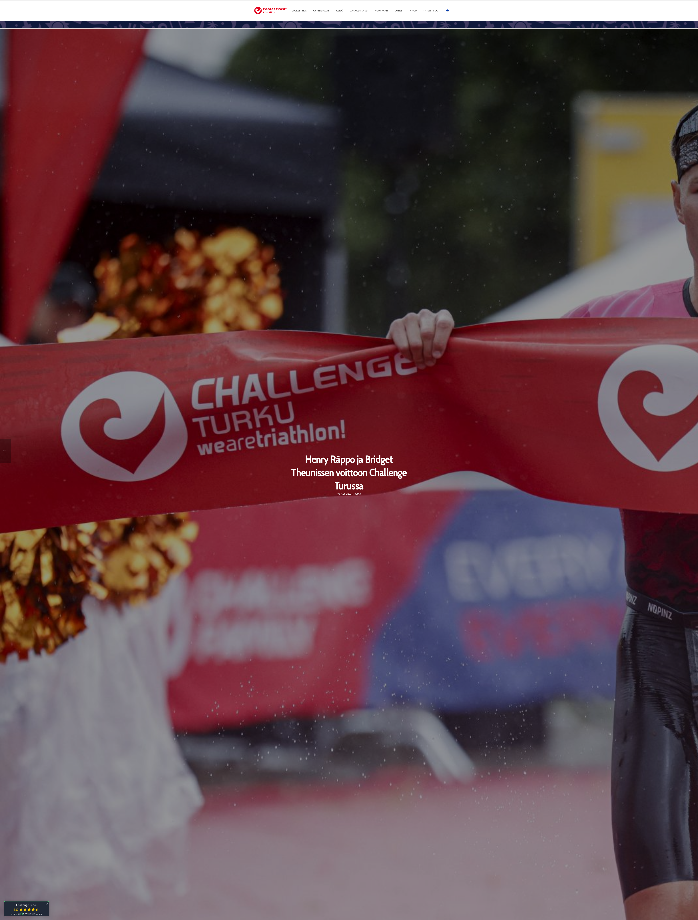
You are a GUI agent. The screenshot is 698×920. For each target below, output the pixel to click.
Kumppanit (381, 10)
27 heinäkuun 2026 (349, 494)
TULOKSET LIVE (298, 10)
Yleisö (339, 10)
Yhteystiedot (431, 10)
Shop (413, 10)
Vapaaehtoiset (359, 10)
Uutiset (399, 10)
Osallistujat (321, 10)
